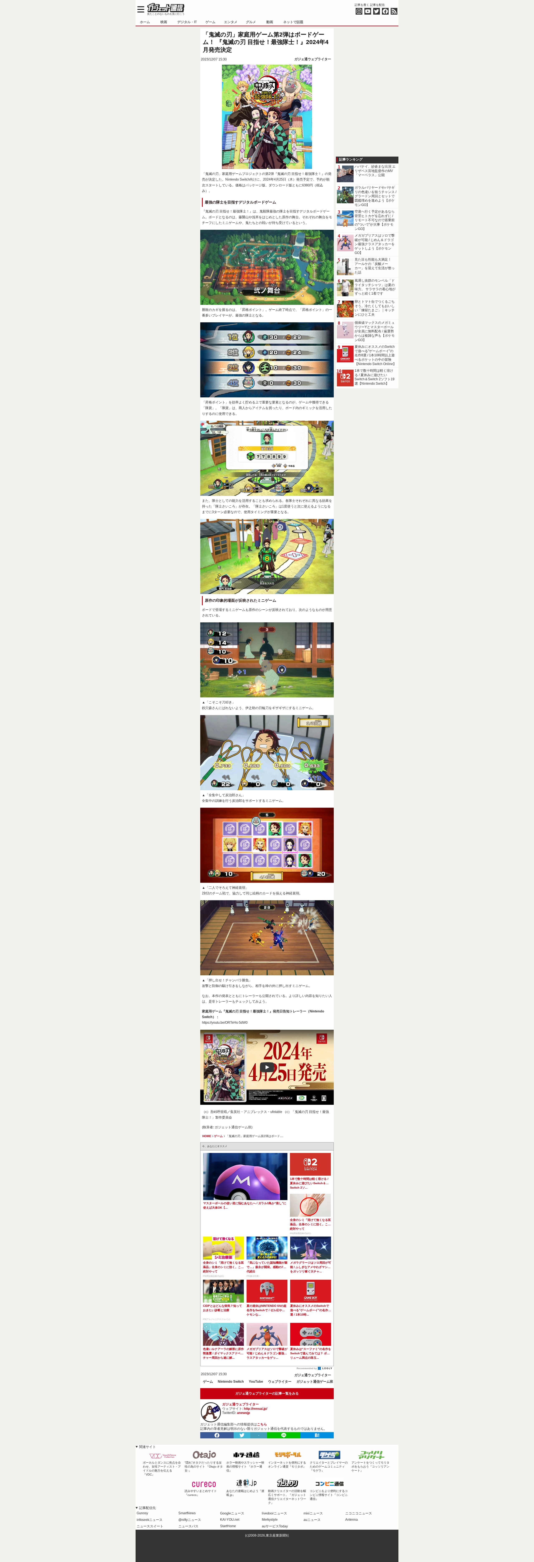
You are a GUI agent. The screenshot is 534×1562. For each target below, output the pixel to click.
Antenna (351, 1519)
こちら (262, 1424)
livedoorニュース (274, 1513)
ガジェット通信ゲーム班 (314, 1381)
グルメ (251, 22)
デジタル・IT (187, 22)
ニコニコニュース (358, 1513)
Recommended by (307, 1368)
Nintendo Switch (231, 1381)
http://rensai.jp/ (255, 1408)
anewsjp (243, 1413)
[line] (283, 1435)
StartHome (228, 1526)
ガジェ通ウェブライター (312, 59)
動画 (269, 22)
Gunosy (142, 1513)
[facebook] (217, 1435)
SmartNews (187, 1513)
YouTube (256, 1381)
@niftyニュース (189, 1520)
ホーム (145, 22)
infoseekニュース (149, 1520)
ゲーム (210, 22)
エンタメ (230, 22)
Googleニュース (232, 1513)
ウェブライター (279, 1381)
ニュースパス (188, 1526)
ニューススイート (150, 1526)
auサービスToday (275, 1526)
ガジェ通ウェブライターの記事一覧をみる (267, 1393)
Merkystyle (270, 1519)
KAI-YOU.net (229, 1519)
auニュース (312, 1520)
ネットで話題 (293, 22)
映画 (163, 22)
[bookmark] (317, 1435)
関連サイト (147, 1447)
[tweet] (242, 1435)
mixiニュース (313, 1513)
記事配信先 (147, 1508)
